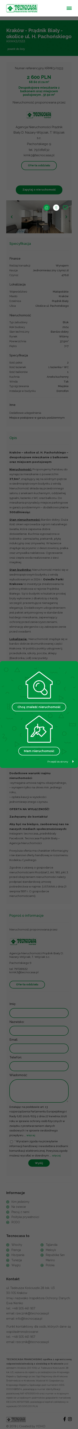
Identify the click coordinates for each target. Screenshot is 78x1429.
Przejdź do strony (57, 761)
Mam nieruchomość (39, 751)
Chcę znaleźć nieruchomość (39, 707)
